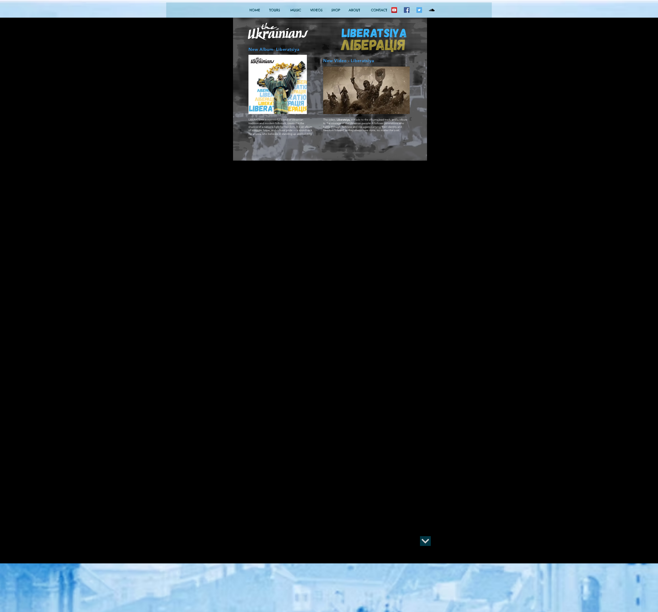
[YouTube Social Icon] (394, 10)
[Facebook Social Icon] (407, 10)
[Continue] (425, 541)
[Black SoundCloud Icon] (432, 10)
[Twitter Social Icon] (419, 10)
